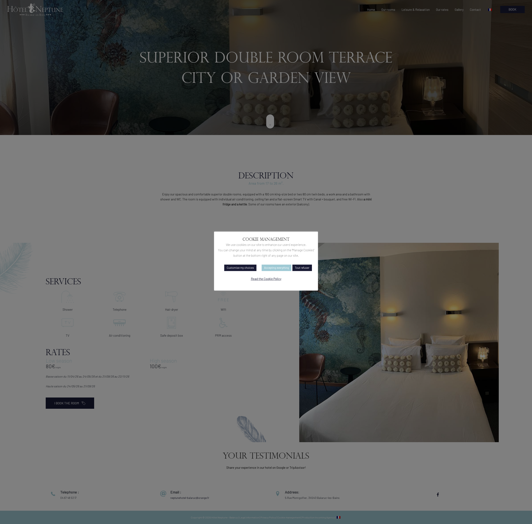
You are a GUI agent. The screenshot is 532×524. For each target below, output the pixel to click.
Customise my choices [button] (240, 267)
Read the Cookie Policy (266, 279)
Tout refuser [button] (302, 267)
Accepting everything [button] (276, 267)
